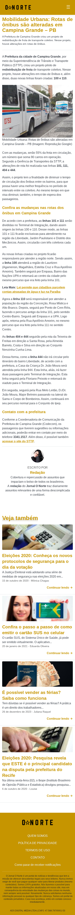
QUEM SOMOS (37, 835)
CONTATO (38, 857)
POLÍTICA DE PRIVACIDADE (37, 843)
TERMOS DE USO (37, 850)
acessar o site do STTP (18, 441)
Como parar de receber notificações (38, 864)
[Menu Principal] (68, 7)
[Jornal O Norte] (18, 7)
